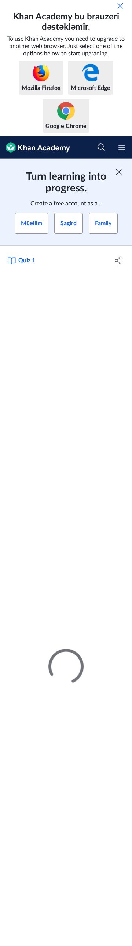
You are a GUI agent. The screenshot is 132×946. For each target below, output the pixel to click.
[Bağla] (120, 6)
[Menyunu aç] (121, 147)
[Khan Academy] (35, 147)
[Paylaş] (118, 260)
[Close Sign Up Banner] (118, 172)
